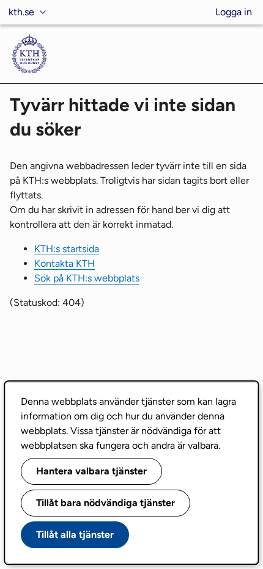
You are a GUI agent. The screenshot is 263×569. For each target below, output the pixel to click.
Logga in (233, 12)
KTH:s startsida (66, 249)
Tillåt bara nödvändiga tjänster (105, 503)
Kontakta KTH (64, 263)
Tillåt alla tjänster (75, 534)
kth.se (21, 12)
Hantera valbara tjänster (91, 471)
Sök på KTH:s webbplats (86, 278)
